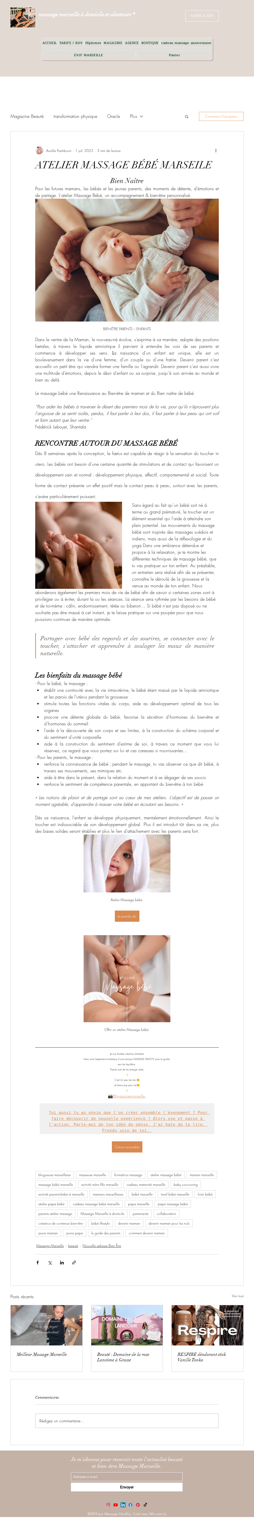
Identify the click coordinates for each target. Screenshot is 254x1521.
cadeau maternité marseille (146, 1184)
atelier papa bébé (51, 1203)
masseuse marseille (92, 1174)
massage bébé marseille (55, 1184)
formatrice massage (128, 1174)
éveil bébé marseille (175, 1194)
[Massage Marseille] (46, 1325)
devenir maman (129, 1223)
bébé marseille (142, 1194)
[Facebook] (130, 1504)
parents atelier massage (55, 1213)
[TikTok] (145, 1504)
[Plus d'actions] (216, 150)
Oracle (113, 116)
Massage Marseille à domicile (102, 1213)
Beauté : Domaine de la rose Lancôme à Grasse (123, 1357)
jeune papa (74, 1233)
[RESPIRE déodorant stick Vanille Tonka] (207, 1325)
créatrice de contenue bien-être (60, 1223)
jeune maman (48, 1233)
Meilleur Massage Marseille (42, 1354)
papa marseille (138, 1203)
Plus (133, 116)
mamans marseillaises (108, 1194)
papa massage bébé (173, 1203)
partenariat (140, 1213)
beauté (73, 1245)
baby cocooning (186, 1184)
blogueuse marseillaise (54, 1174)
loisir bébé (205, 1194)
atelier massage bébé (166, 1174)
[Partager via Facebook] (37, 1262)
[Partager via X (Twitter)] (49, 1262)
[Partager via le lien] (74, 1262)
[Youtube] (115, 1504)
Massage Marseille (50, 1245)
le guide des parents (105, 1233)
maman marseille (202, 1174)
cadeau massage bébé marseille (96, 1203)
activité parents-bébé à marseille (61, 1194)
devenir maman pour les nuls (169, 1223)
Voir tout (238, 1295)
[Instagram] (108, 1504)
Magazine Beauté (27, 116)
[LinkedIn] (123, 1504)
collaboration (166, 1213)
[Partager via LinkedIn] (62, 1262)
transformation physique (75, 116)
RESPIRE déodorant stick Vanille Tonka (202, 1357)
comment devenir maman (147, 1233)
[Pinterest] (137, 1504)
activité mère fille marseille (99, 1184)
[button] (186, 116)
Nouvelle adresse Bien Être (102, 1245)
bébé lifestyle (100, 1223)
